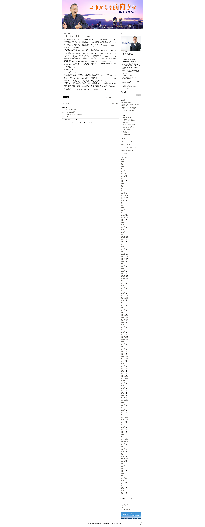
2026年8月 (123, 159)
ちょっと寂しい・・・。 (126, 153)
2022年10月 (123, 237)
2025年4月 (123, 187)
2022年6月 (123, 244)
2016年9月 (123, 361)
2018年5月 (123, 327)
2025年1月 (123, 192)
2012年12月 (123, 438)
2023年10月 (123, 217)
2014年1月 (123, 416)
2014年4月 (123, 410)
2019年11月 (123, 297)
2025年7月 (123, 181)
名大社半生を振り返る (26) (127, 134)
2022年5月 (123, 246)
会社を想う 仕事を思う (111, 97)
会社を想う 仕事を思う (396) (128, 120)
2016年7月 (123, 365)
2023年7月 (123, 222)
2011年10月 (123, 461)
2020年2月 (123, 292)
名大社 (122, 500)
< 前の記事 (66, 103)
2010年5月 (123, 490)
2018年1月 (123, 334)
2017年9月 (123, 341)
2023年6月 (123, 224)
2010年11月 (123, 480)
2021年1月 (123, 273)
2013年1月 (123, 436)
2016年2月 (123, 373)
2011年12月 (123, 458)
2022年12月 (123, 234)
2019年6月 (123, 305)
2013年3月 (123, 433)
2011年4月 (123, 471)
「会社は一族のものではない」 (69, 111)
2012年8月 (123, 444)
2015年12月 (123, 376)
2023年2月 (123, 231)
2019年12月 (123, 295)
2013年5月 (123, 429)
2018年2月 (123, 332)
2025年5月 (123, 185)
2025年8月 (123, 180)
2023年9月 (123, 219)
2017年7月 (123, 344)
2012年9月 (123, 443)
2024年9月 (123, 198)
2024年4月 (123, 207)
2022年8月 (123, 241)
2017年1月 (123, 354)
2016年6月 (123, 366)
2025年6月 (123, 183)
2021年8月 (123, 261)
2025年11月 (123, 175)
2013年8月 (123, 424)
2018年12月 (123, 315)
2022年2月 (123, 251)
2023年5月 (123, 226)
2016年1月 (123, 375)
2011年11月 (123, 460)
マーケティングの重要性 (68, 112)
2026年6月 (123, 163)
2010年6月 (123, 488)
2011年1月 (123, 477)
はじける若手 (65, 116)
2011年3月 (123, 473)
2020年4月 (123, 288)
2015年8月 (123, 383)
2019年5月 (123, 307)
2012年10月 (123, 441)
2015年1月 (123, 395)
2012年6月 (123, 448)
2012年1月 (123, 456)
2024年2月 (123, 210)
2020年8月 (123, 282)
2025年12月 (123, 173)
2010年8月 (123, 485)
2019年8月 (123, 302)
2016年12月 (123, 356)
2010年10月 (123, 482)
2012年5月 (123, 449)
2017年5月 (123, 348)
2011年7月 (123, 466)
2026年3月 (123, 168)
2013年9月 (123, 422)
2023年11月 (123, 215)
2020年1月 (123, 293)
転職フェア (123, 507)
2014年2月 (123, 414)
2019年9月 (123, 300)
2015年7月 (123, 385)
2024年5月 (123, 205)
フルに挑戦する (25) (125, 132)
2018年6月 (123, 326)
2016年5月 (123, 368)
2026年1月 (123, 171)
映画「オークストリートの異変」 (128, 109)
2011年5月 (123, 470)
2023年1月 (123, 232)
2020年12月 (123, 275)
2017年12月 (123, 336)
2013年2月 (123, 434)
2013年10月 (123, 421)
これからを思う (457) (125, 129)
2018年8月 (123, 322)
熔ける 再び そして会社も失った (128, 147)
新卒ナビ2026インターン (126, 504)
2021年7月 (123, 263)
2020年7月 (123, 283)
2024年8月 (123, 200)
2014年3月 (123, 412)
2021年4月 (123, 268)
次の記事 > (115, 103)
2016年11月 (123, 358)
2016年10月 (123, 360)
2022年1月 (123, 253)
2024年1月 (123, 212)
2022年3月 (123, 249)
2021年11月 (123, 256)
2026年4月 (123, 166)
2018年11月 (123, 317)
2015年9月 (123, 382)
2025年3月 (123, 188)
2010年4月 (123, 492)
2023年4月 (123, 227)
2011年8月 (123, 465)
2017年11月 (123, 337)
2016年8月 (123, 363)
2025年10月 (123, 176)
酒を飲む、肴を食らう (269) (127, 127)
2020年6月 (123, 285)
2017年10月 (123, 339)
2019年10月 (123, 299)
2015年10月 (123, 380)
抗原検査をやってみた (126, 144)
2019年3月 (123, 310)
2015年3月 (123, 392)
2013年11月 (123, 419)
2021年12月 (123, 254)
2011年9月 (123, 463)
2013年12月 (123, 417)
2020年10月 (123, 278)
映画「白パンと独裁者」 (126, 102)
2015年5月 (123, 388)
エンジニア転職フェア (126, 509)
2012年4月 (123, 451)
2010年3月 (123, 494)
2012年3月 (123, 453)
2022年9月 (123, 239)
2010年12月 (123, 478)
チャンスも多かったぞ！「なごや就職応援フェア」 (74, 114)
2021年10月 (123, 258)
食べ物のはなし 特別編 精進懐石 (128, 107)
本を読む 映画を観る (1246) (127, 126)
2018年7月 (123, 324)
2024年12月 (123, 193)
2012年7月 (123, 446)
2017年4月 (123, 349)
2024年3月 (123, 209)
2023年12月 (123, 214)
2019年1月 (123, 314)
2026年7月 (123, 161)
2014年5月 (123, 409)
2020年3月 (123, 290)
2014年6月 (123, 407)
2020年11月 (123, 276)
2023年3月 (123, 229)
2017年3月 (123, 351)
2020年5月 (123, 287)
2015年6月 (123, 387)
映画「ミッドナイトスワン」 (127, 141)
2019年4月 (123, 309)
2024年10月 (123, 197)
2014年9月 (123, 402)
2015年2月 (123, 393)
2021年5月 (123, 266)
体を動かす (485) (124, 122)
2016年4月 (123, 370)
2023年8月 (123, 220)
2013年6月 (123, 427)
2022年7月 (123, 243)
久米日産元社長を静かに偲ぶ (69, 109)
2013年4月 (123, 431)
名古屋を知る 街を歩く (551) (128, 124)
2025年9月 (123, 178)
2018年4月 (123, 329)
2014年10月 (123, 400)
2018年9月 (123, 321)
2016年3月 (123, 371)
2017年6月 (123, 346)
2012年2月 (123, 455)
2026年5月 (123, 165)
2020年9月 (123, 280)
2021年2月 (123, 271)
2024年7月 (123, 202)
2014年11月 (123, 399)
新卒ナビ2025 (124, 502)
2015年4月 (123, 390)
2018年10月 (123, 319)
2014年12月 (123, 397)
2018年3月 (123, 331)
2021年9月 (123, 260)
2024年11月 (123, 195)
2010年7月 (123, 487)
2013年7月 (123, 426)
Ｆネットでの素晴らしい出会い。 (78, 36)
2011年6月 (123, 468)
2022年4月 (123, 248)
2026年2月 (123, 170)
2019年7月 (123, 304)
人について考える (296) (126, 117)
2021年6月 (123, 265)
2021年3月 (123, 270)
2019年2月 (123, 312)
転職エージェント (125, 505)
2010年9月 (123, 483)
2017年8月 (123, 343)
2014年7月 (123, 405)
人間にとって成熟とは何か (127, 150)
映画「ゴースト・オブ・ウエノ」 (128, 110)
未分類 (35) (123, 131)
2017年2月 (123, 353)
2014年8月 (123, 404)
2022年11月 (123, 236)
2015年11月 (123, 378)
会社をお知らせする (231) (127, 119)
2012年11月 (123, 439)
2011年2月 (123, 475)
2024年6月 (123, 204)
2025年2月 (123, 190)
